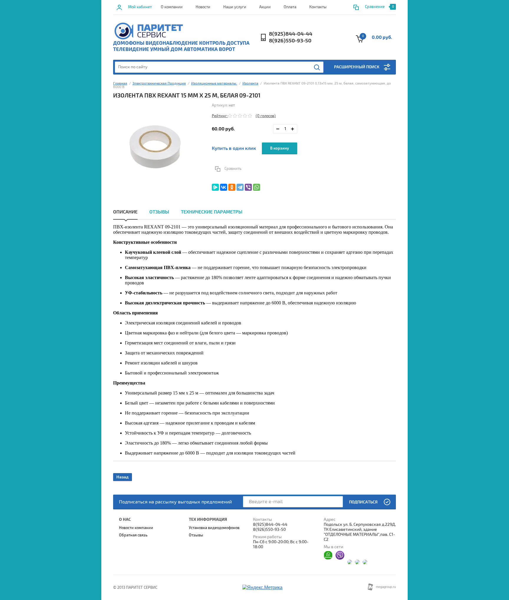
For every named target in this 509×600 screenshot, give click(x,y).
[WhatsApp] (256, 187)
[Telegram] (240, 187)
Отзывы (159, 212)
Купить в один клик (234, 148)
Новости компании (136, 528)
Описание (125, 212)
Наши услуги (234, 7)
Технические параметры (211, 212)
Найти (317, 67)
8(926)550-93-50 (290, 40)
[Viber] (248, 187)
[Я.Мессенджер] (215, 187)
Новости (203, 7)
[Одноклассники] (231, 187)
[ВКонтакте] (223, 187)
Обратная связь (133, 535)
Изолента (250, 83)
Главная (120, 83)
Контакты (317, 7)
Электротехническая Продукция (159, 83)
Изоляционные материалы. (214, 83)
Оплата (290, 7)
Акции (265, 7)
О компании (172, 7)
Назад (122, 477)
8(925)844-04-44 (290, 34)
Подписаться (363, 502)
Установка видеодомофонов (214, 528)
